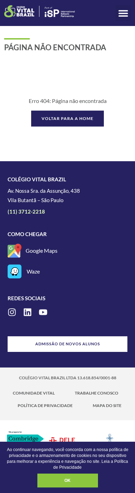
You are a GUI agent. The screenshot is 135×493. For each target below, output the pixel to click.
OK (67, 480)
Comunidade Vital (34, 393)
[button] (123, 13)
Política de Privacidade (45, 405)
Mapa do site (107, 405)
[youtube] (43, 312)
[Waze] (14, 271)
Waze (33, 271)
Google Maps (41, 250)
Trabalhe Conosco (96, 393)
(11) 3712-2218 (26, 211)
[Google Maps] (14, 251)
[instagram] (12, 312)
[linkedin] (27, 312)
